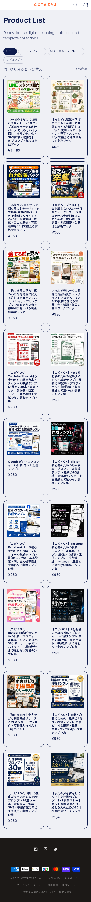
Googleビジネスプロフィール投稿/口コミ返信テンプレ (23, 465)
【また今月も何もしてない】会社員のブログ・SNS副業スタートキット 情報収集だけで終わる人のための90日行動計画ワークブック (66, 802)
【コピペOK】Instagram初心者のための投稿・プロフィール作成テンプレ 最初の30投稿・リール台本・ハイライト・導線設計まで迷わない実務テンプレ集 (23, 642)
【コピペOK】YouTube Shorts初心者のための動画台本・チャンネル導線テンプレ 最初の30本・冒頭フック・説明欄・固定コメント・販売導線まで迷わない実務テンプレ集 (23, 387)
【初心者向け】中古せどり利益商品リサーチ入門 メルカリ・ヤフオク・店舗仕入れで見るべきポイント (23, 722)
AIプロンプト (14, 59)
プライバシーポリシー (30, 885)
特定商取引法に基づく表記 (39, 892)
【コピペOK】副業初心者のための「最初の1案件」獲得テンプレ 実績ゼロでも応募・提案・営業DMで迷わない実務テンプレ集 (67, 723)
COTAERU (27, 878)
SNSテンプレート (32, 51)
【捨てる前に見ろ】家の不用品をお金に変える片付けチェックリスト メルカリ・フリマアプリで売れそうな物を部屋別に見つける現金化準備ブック (23, 301)
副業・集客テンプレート (66, 51)
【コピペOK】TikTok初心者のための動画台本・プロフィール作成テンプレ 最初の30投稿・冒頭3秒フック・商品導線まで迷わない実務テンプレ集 (67, 472)
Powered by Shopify (47, 878)
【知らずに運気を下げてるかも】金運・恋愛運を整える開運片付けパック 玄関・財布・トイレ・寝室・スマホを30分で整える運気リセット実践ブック (66, 130)
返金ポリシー (73, 878)
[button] (5, 5)
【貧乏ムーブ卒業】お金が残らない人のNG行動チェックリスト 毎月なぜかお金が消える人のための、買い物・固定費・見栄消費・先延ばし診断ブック (67, 215)
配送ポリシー (70, 885)
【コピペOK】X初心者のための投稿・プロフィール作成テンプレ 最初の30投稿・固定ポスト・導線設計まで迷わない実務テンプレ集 (66, 638)
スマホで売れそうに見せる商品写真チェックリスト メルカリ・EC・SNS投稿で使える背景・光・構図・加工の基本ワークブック (67, 299)
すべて (10, 51)
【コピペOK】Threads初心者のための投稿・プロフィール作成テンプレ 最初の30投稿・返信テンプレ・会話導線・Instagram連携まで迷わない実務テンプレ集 (67, 556)
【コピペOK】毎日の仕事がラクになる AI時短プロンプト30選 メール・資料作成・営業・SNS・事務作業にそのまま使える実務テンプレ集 (23, 803)
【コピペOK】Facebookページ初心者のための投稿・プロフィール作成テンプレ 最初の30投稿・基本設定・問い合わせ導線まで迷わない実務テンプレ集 (23, 556)
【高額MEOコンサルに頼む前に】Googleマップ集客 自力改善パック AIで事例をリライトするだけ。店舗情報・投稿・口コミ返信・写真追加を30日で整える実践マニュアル (23, 217)
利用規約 (53, 885)
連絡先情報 (66, 892)
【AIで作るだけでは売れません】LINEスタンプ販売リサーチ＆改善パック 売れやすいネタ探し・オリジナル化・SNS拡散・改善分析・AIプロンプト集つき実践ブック (23, 132)
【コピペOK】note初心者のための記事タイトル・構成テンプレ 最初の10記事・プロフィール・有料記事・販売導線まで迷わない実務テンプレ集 (66, 383)
